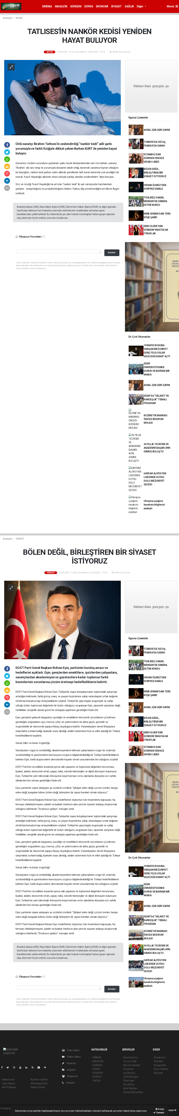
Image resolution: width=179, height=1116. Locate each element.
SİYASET (116, 6)
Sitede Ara (159, 1057)
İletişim (70, 1082)
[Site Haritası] (40, 1067)
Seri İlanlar (129, 1084)
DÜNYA (88, 6)
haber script (6, 1112)
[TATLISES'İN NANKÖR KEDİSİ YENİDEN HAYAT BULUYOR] (62, 97)
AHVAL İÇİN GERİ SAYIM (157, 129)
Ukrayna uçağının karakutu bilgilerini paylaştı (154, 505)
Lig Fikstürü (129, 1072)
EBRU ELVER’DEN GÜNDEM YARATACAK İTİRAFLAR (156, 230)
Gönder (112, 252)
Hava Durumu (130, 1057)
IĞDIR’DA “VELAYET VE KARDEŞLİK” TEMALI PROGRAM (156, 399)
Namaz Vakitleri (131, 1065)
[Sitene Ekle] (46, 1067)
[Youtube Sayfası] (21, 1067)
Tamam (160, 1112)
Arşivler (71, 1069)
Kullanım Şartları (39, 1079)
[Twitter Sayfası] (9, 1067)
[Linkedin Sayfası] (27, 1067)
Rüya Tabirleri (161, 1069)
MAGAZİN (61, 6)
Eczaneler (128, 1069)
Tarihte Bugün (130, 1076)
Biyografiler (160, 1065)
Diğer (140, 6)
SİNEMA (47, 6)
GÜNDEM (75, 6)
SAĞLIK (129, 6)
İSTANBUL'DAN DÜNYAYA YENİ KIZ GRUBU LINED (154, 158)
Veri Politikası (9, 1087)
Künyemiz (72, 1076)
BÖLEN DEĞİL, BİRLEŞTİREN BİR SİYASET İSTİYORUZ (155, 173)
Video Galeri (73, 1056)
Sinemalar (128, 1080)
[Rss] (34, 1067)
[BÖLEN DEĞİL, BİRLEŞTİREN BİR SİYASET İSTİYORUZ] (62, 619)
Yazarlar (71, 1063)
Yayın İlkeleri (8, 1083)
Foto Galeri (73, 1050)
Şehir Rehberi (130, 1088)
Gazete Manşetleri (133, 1092)
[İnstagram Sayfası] (15, 1067)
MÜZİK (19, 18)
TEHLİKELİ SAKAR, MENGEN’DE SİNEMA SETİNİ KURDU (155, 201)
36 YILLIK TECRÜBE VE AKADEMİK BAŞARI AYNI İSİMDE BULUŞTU (157, 448)
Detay (160, 1109)
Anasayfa (8, 18)
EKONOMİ (102, 6)
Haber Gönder (38, 1087)
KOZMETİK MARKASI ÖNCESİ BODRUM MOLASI (155, 419)
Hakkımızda (8, 1079)
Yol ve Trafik (130, 1061)
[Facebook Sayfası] (3, 1067)
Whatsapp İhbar (39, 1083)
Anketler (158, 1061)
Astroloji (158, 1072)
